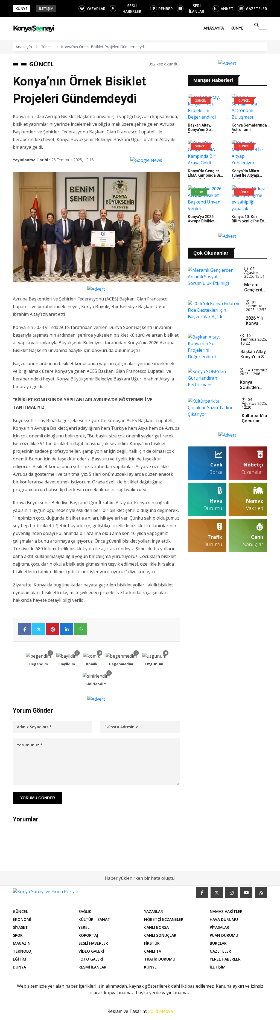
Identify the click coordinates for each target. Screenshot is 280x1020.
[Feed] (261, 892)
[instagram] (231, 892)
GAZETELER (256, 8)
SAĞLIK (84, 911)
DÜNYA (19, 967)
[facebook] (202, 892)
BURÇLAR (218, 943)
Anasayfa (213, 28)
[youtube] (246, 892)
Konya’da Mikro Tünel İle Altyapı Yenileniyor (245, 175)
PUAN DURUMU (224, 935)
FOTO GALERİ (90, 959)
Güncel (46, 46)
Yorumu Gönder (37, 798)
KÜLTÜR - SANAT (94, 919)
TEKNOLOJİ (23, 951)
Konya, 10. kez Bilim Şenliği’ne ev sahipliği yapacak (248, 221)
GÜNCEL (41, 64)
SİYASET (20, 927)
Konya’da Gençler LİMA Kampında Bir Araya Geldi (205, 175)
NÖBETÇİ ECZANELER (163, 919)
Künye (237, 28)
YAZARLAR (96, 8)
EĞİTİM (19, 959)
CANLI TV (152, 951)
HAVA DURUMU (224, 919)
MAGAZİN (22, 943)
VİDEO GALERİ (91, 951)
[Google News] (146, 160)
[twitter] (217, 892)
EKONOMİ (22, 919)
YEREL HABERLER (225, 959)
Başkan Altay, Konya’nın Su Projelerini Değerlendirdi (200, 132)
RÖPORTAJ (88, 935)
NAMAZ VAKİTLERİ (227, 911)
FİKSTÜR (152, 943)
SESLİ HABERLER (131, 8)
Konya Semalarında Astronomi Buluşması (249, 129)
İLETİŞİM (46, 8)
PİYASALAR (219, 927)
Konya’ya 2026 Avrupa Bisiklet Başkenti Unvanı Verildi (202, 223)
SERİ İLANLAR (196, 8)
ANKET (227, 8)
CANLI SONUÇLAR (160, 935)
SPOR (18, 935)
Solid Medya (160, 1011)
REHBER (165, 8)
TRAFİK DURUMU (159, 959)
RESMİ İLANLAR (92, 967)
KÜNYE (21, 8)
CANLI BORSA (156, 927)
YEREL (83, 927)
